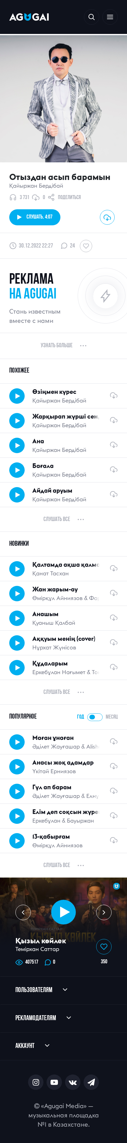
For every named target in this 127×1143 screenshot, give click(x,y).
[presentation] (23, 912)
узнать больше (56, 346)
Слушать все (56, 519)
